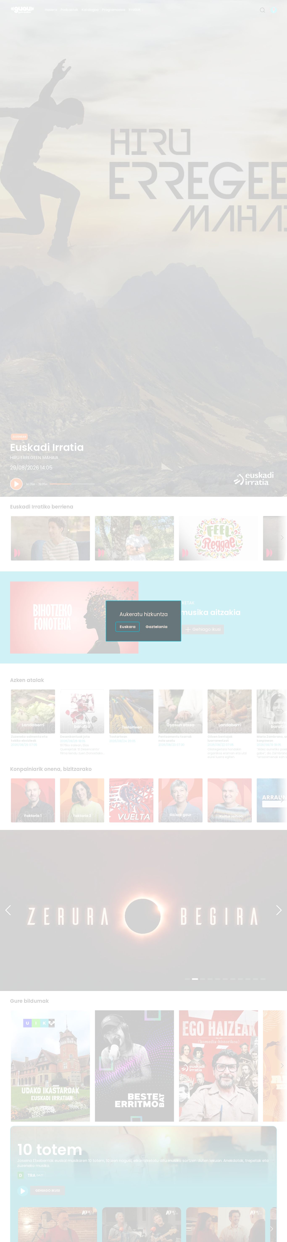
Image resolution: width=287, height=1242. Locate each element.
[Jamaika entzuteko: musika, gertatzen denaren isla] (218, 538)
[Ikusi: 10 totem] (22, 1191)
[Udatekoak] (143, 910)
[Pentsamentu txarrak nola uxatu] (180, 711)
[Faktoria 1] (33, 800)
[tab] (187, 979)
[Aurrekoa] (8, 910)
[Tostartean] (131, 711)
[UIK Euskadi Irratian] (50, 1066)
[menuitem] (51, 10)
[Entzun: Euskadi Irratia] (16, 484)
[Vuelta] (131, 800)
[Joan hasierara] (22, 10)
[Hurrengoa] (282, 538)
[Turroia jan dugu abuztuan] (50, 538)
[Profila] (274, 10)
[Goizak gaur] (180, 800)
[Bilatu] (262, 10)
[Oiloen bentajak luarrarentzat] (230, 711)
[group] (143, 538)
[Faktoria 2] (82, 800)
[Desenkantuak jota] (82, 711)
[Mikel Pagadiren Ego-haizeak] (218, 1066)
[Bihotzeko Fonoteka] (74, 617)
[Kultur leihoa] (230, 800)
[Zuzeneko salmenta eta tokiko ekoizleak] (33, 711)
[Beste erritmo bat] (134, 1066)
